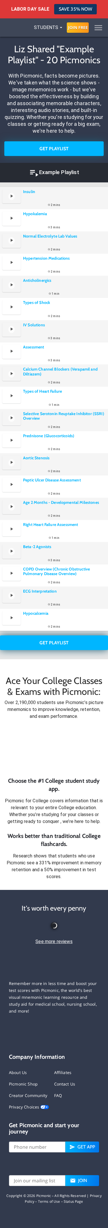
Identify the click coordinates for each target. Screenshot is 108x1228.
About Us (18, 1072)
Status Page (73, 1201)
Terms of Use (49, 1201)
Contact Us (64, 1084)
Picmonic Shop (23, 1084)
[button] (54, 748)
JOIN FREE (78, 27)
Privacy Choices (24, 1107)
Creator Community (28, 1095)
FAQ (58, 1095)
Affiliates (63, 1072)
